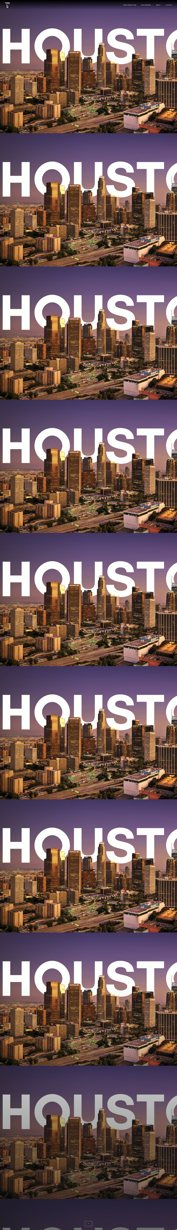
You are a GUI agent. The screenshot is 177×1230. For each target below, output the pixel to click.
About (158, 5)
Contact (169, 5)
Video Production (129, 5)
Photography (146, 5)
